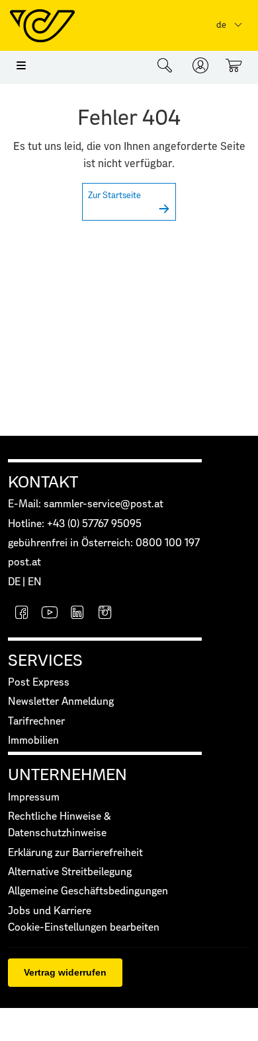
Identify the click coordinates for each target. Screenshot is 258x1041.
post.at (24, 562)
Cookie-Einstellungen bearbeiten (83, 928)
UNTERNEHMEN (67, 775)
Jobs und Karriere (49, 911)
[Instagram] (105, 614)
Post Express (38, 683)
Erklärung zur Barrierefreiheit (75, 853)
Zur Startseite (114, 196)
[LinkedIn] (77, 614)
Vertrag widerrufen (65, 972)
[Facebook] (22, 614)
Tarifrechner (36, 722)
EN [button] (35, 582)
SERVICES (45, 661)
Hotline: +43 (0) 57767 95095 (75, 524)
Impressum (34, 798)
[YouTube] (50, 614)
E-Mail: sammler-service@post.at (85, 504)
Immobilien (33, 741)
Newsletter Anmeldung (61, 702)
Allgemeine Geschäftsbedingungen (88, 891)
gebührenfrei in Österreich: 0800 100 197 (104, 543)
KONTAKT (43, 483)
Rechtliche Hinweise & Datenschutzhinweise (59, 825)
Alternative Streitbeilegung (70, 872)
